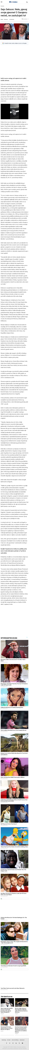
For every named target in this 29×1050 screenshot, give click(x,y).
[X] (19, 1043)
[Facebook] (6, 1043)
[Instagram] (13, 1043)
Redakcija (6, 19)
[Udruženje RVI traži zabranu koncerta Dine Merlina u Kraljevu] (7, 1021)
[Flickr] (10, 1043)
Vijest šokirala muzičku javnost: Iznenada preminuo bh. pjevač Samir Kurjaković (7, 1010)
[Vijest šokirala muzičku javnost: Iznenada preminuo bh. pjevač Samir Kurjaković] (7, 1002)
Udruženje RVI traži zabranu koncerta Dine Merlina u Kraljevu (6, 1028)
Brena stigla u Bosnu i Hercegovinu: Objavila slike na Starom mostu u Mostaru (21, 1010)
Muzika (2, 6)
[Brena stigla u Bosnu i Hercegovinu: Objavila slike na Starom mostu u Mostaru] (21, 1002)
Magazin (2, 1013)
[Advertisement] (14, 61)
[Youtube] (22, 1043)
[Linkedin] (16, 1043)
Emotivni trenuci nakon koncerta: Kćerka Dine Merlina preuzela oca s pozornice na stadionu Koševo (21, 1029)
